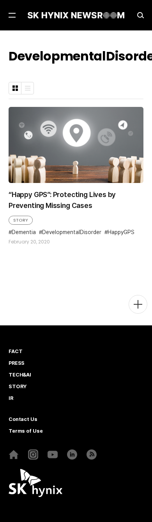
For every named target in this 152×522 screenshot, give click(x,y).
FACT (15, 351)
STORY (20, 220)
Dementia (24, 232)
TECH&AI (20, 375)
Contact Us (23, 419)
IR (11, 398)
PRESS (17, 363)
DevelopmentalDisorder (71, 232)
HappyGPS (121, 232)
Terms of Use (25, 431)
